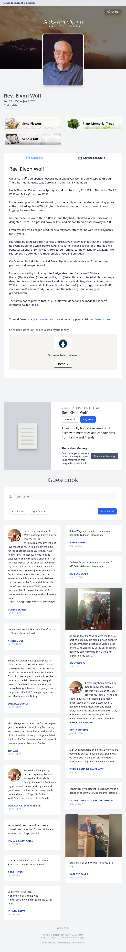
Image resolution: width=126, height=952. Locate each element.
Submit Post (107, 511)
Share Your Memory (104, 456)
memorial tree (51, 319)
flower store (102, 319)
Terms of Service (72, 937)
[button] (94, 609)
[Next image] (119, 609)
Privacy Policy (54, 937)
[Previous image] (69, 609)
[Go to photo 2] (93, 628)
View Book (69, 419)
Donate (63, 363)
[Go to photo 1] (92, 628)
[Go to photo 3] (95, 628)
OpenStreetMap (66, 942)
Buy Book (88, 419)
